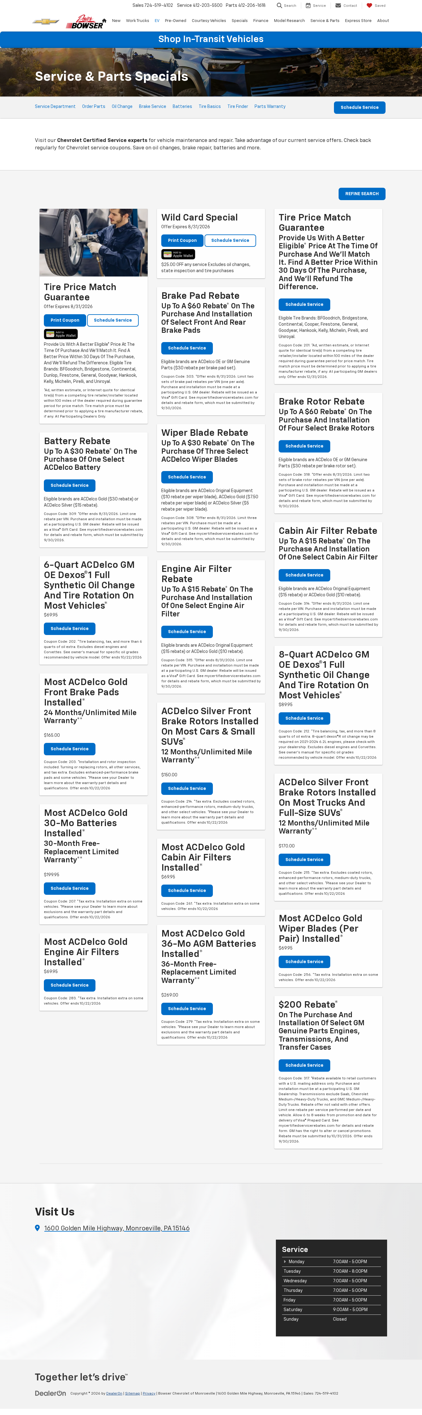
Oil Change (122, 107)
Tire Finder (237, 107)
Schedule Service (360, 107)
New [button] (116, 21)
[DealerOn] (50, 1393)
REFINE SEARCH (362, 194)
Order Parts (93, 107)
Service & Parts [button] (325, 21)
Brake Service (152, 107)
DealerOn (114, 1394)
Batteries (182, 107)
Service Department (55, 107)
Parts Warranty (270, 107)
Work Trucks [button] (137, 21)
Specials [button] (240, 21)
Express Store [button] (358, 21)
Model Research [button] (289, 21)
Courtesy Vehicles (209, 21)
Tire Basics (210, 107)
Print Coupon (65, 320)
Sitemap (132, 1394)
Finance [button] (260, 21)
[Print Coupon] (94, 243)
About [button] (383, 21)
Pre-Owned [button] (175, 21)
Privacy (149, 1394)
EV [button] (157, 21)
